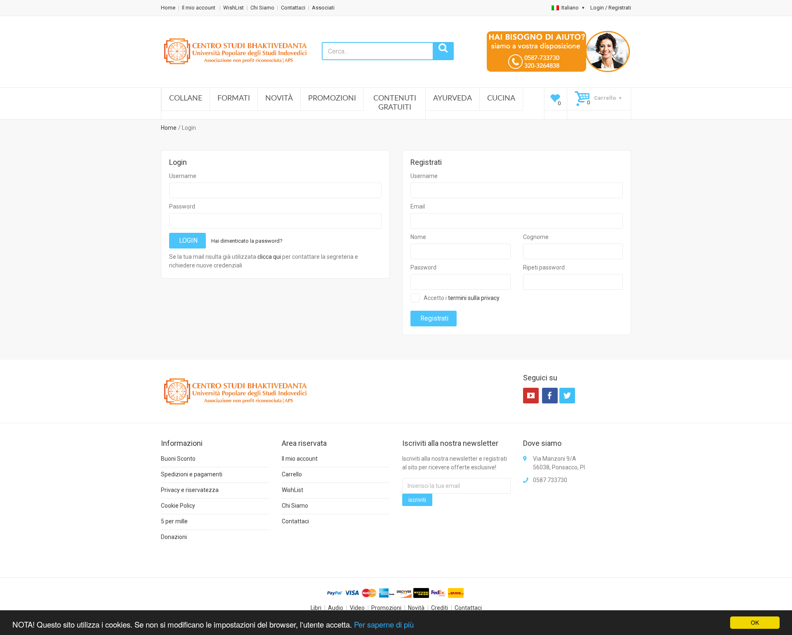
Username (182, 176)
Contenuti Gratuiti (394, 103)
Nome (418, 237)
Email (417, 206)
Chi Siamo (262, 8)
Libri (316, 608)
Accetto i (462, 298)
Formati (233, 98)
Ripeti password (544, 267)
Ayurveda (452, 98)
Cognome (536, 237)
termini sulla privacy (474, 298)
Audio (335, 608)
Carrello (292, 474)
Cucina (501, 98)
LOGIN (187, 240)
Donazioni (174, 537)
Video (357, 608)
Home (168, 8)
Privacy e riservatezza (190, 490)
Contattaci (293, 8)
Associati (323, 8)
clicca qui (269, 256)
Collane (185, 98)
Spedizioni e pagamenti (191, 474)
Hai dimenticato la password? (247, 241)
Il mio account (199, 8)
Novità (279, 98)
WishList (233, 8)
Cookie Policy (178, 505)
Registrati (433, 318)
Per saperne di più (384, 624)
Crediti (439, 608)
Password (182, 206)
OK (755, 622)
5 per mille (174, 521)
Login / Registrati (610, 8)
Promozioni (332, 98)
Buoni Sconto (178, 458)
